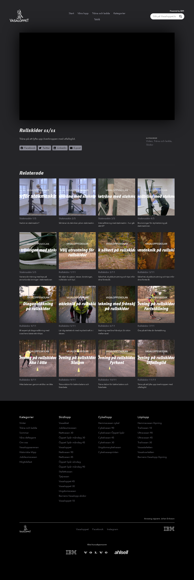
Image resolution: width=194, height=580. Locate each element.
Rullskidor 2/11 (106, 272)
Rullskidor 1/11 (67, 272)
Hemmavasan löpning (150, 423)
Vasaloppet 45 (67, 481)
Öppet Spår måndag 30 (72, 437)
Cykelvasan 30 (106, 442)
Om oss (23, 442)
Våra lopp (83, 13)
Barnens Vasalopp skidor (72, 495)
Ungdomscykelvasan (109, 447)
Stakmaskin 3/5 (106, 218)
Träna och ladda (101, 13)
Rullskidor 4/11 (27, 325)
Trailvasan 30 (145, 442)
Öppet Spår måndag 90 (72, 466)
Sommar (24, 432)
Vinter (22, 423)
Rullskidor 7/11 (146, 325)
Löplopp (143, 417)
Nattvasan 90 (66, 452)
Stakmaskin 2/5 (67, 218)
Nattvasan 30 (66, 432)
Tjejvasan (64, 476)
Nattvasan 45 (66, 457)
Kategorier (119, 13)
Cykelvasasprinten (108, 452)
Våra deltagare (27, 437)
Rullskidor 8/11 (27, 379)
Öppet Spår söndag (70, 461)
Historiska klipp (27, 452)
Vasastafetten (145, 447)
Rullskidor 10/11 (107, 379)
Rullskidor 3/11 (146, 272)
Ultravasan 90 (145, 432)
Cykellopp (105, 417)
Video (149, 141)
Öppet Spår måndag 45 (72, 442)
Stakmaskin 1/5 (27, 218)
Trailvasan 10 (145, 427)
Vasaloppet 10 (67, 500)
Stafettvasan (65, 471)
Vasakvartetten (146, 452)
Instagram (112, 529)
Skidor (149, 144)
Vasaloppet (65, 447)
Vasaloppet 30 (67, 486)
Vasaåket (64, 423)
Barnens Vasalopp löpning (152, 457)
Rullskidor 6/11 (106, 325)
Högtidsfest (25, 461)
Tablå (97, 19)
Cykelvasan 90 (106, 427)
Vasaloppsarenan (29, 447)
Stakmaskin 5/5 (27, 272)
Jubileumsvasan (28, 457)
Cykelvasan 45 (106, 437)
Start (71, 13)
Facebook (97, 529)
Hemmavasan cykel (108, 423)
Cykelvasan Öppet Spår (111, 432)
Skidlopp (65, 417)
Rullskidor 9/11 (67, 379)
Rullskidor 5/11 (67, 325)
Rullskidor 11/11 (147, 379)
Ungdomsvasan (67, 491)
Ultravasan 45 (145, 437)
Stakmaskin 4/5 (146, 218)
